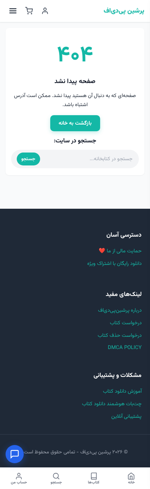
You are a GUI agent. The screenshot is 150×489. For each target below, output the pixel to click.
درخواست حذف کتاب (120, 336)
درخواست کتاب (126, 323)
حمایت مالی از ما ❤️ (120, 251)
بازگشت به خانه (75, 123)
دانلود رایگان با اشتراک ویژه (114, 264)
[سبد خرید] (29, 10)
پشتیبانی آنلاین (126, 417)
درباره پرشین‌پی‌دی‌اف (120, 310)
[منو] (13, 10)
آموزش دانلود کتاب (122, 391)
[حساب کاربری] (45, 10)
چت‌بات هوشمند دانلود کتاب (112, 404)
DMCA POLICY (125, 348)
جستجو (28, 159)
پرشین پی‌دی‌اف (124, 11)
